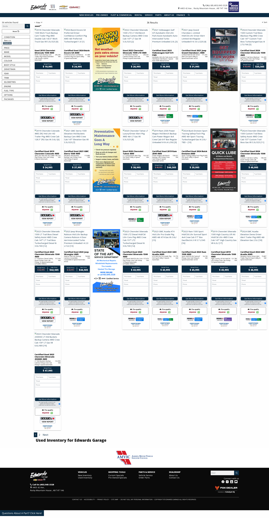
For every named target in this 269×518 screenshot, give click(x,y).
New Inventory (85, 475)
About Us (173, 475)
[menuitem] (16, 40)
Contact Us (174, 477)
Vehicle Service (146, 475)
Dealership (174, 472)
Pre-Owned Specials (117, 477)
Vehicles (82, 472)
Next (45, 434)
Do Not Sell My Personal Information (137, 499)
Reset (15, 31)
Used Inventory (85, 477)
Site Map (115, 499)
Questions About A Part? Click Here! (22, 513)
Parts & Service (147, 472)
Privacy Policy (103, 499)
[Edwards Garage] (55, 6)
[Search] (27, 26)
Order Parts (144, 477)
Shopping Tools (116, 472)
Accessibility (89, 499)
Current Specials (116, 475)
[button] (86, 15)
